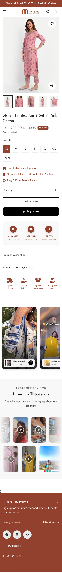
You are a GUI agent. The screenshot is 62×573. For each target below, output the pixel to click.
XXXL (8, 159)
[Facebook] (7, 534)
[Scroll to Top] (55, 554)
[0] (55, 12)
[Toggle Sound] (31, 312)
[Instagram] (17, 534)
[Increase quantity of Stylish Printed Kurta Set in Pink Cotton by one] (55, 190)
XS (7, 150)
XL (45, 150)
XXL (55, 150)
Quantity (7, 190)
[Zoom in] (52, 86)
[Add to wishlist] (52, 24)
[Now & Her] (31, 12)
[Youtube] (27, 534)
